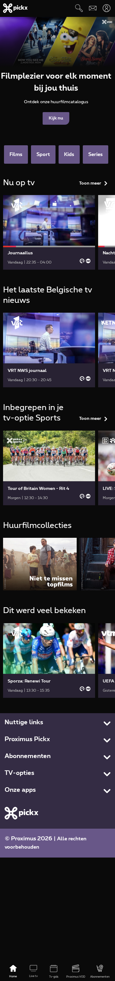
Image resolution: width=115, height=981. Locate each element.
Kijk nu (56, 118)
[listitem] (40, 564)
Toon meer (90, 183)
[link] (49, 232)
